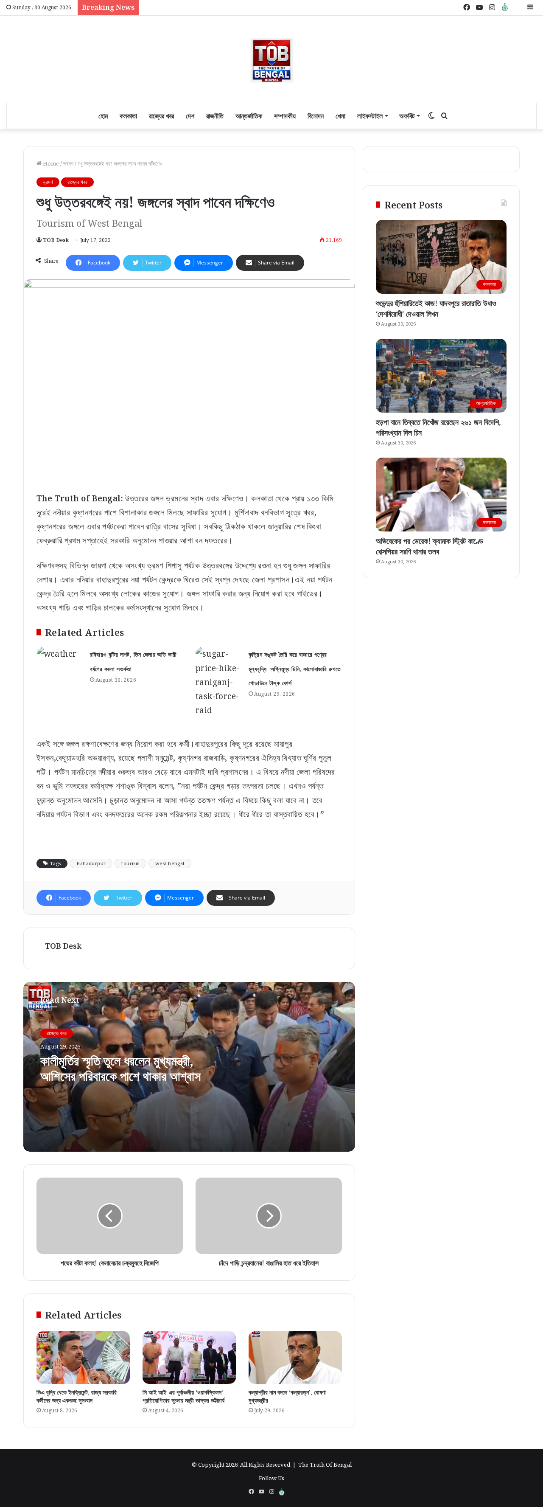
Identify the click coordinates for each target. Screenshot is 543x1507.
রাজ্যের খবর (161, 116)
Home (50, 163)
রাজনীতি (215, 116)
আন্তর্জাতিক (248, 116)
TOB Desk (56, 240)
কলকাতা (128, 116)
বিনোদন (316, 116)
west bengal (169, 863)
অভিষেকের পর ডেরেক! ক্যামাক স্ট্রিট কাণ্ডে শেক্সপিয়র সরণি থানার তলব (429, 546)
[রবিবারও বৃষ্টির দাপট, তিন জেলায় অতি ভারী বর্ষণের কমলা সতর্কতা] (60, 663)
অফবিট (406, 116)
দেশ (190, 116)
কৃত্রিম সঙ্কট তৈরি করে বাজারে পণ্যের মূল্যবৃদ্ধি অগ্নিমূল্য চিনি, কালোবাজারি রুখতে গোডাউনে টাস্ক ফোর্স (295, 668)
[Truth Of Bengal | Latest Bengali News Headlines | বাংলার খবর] (271, 59)
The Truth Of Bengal (325, 1464)
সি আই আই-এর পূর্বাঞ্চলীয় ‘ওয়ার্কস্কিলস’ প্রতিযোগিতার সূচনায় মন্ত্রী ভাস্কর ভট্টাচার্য (183, 1396)
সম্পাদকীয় (285, 116)
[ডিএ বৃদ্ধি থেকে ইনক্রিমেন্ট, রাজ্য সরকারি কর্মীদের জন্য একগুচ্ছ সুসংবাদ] (83, 1357)
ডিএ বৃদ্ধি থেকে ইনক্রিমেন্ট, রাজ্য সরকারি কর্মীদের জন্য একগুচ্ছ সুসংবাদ (76, 1396)
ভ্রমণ (68, 163)
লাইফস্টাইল (370, 116)
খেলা (340, 116)
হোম (103, 116)
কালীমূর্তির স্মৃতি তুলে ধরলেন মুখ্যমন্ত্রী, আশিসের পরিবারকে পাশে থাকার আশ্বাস (120, 1068)
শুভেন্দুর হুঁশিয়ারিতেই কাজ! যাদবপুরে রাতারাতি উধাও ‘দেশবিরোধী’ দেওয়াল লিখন (436, 308)
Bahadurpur (91, 863)
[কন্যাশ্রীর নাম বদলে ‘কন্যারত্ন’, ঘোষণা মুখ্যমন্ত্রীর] (295, 1357)
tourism (130, 863)
